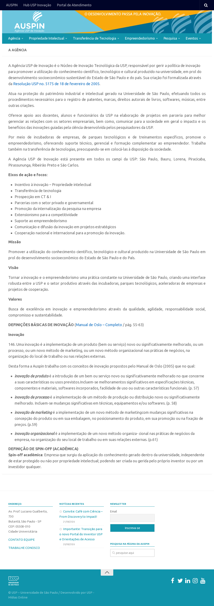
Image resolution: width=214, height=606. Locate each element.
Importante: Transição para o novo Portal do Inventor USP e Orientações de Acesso (81, 534)
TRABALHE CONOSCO (24, 548)
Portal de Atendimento (74, 5)
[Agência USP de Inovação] (29, 21)
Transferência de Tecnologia (94, 38)
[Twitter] (180, 581)
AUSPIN (12, 5)
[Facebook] (173, 581)
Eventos (192, 38)
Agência (14, 38)
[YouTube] (203, 581)
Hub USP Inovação (37, 5)
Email (113, 511)
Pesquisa (170, 38)
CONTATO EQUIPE (21, 539)
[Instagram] (195, 581)
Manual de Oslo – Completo (99, 325)
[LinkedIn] (188, 581)
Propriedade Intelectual (46, 38)
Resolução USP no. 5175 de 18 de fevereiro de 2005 (56, 84)
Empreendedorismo (140, 38)
